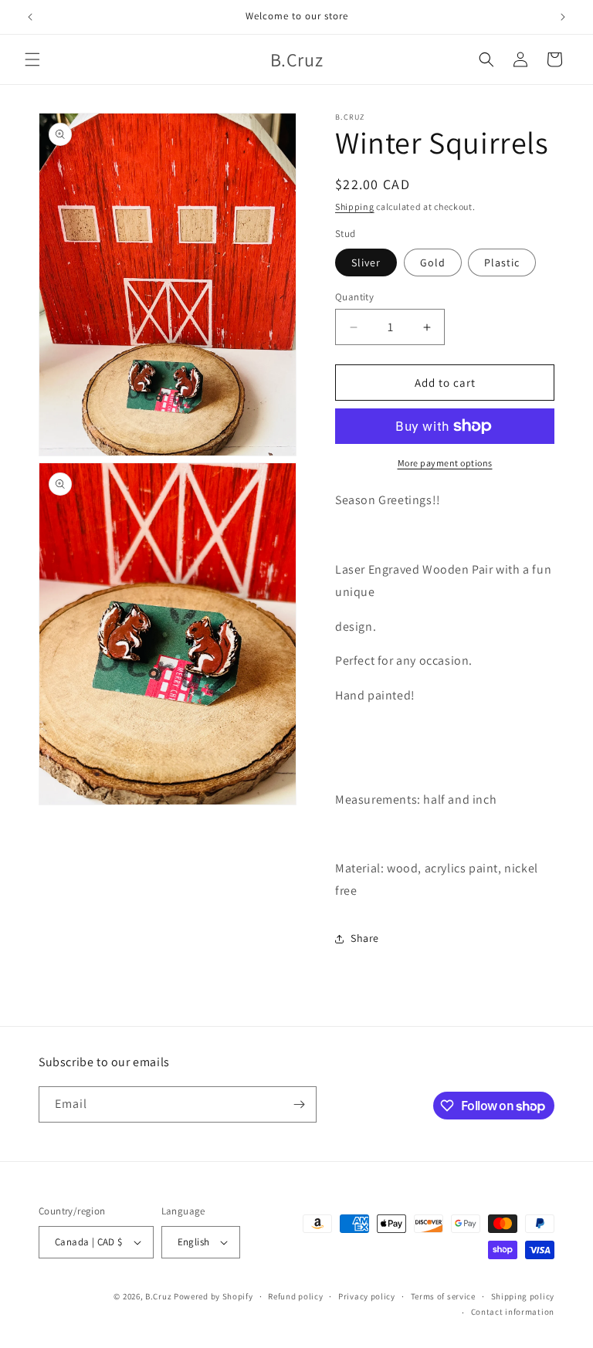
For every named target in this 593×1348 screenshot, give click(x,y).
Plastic (502, 262)
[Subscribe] (299, 1104)
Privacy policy (366, 1296)
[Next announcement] (563, 17)
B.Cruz (158, 1296)
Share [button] (365, 938)
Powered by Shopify (213, 1296)
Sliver (366, 262)
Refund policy (295, 1296)
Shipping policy (523, 1296)
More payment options (445, 463)
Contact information (512, 1311)
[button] (32, 59)
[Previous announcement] (30, 17)
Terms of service (443, 1296)
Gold (433, 262)
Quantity (354, 296)
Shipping (354, 206)
